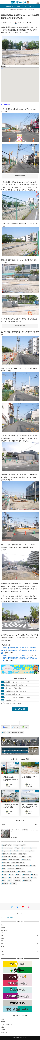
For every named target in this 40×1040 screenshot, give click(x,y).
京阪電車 (5, 854)
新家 (30, 871)
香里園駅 (5, 883)
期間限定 (26, 874)
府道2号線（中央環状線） (16, 869)
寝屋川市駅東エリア (8, 866)
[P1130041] (20, 241)
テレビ (13, 851)
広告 (2, 951)
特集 (2, 935)
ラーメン (20, 851)
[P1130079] (20, 565)
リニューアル (30, 851)
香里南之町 (18, 880)
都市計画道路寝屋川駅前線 (16, 732)
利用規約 (3, 1021)
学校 (30, 857)
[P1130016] (20, 158)
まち (30, 22)
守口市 (5, 860)
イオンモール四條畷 (20, 845)
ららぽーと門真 (7, 845)
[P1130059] (20, 456)
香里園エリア (27, 880)
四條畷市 (13, 854)
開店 (10, 880)
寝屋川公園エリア (15, 860)
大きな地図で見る (6, 104)
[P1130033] (20, 205)
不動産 (2, 954)
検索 (36, 825)
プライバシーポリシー (6, 1024)
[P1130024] (20, 350)
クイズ (2, 946)
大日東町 (22, 857)
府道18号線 (22, 871)
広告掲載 (3, 1029)
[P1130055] (20, 417)
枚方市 (5, 877)
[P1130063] (20, 495)
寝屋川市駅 (6, 863)
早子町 (12, 874)
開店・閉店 (4, 930)
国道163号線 (22, 854)
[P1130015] (20, 127)
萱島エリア (26, 877)
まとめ (2, 938)
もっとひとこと (20, 709)
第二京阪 (17, 877)
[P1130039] (20, 50)
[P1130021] (20, 305)
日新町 (5, 874)
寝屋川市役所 (26, 860)
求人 (2, 948)
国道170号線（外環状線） (10, 857)
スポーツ (5, 851)
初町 (4, 732)
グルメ (2, 933)
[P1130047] (20, 386)
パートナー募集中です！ (7, 917)
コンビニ (25, 848)
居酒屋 (33, 866)
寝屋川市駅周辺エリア (18, 863)
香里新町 (13, 883)
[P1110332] (20, 617)
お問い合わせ (4, 1032)
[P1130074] (20, 526)
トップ (2, 925)
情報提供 (3, 927)
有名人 (19, 874)
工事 (4, 869)
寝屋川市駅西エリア (22, 866)
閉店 (4, 880)
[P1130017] (20, 278)
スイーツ (33, 848)
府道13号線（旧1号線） (9, 871)
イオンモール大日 (8, 848)
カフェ (18, 848)
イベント (3, 943)
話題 (2, 941)
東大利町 (34, 874)
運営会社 (3, 1027)
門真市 (34, 877)
